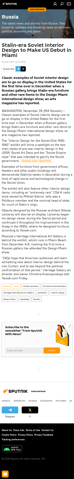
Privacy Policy (25, 434)
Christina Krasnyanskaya (54, 286)
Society (36, 299)
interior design (58, 292)
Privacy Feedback (43, 434)
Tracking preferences (13, 439)
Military (61, 400)
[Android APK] (12, 449)
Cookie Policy (9, 434)
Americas (19, 400)
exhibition (42, 292)
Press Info (18, 430)
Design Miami (9, 299)
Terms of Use (33, 430)
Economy (46, 400)
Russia (6, 286)
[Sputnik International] (10, 5)
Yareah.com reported (36, 161)
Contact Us (47, 430)
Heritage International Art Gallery (18, 292)
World (16, 286)
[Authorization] (55, 3)
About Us (7, 430)
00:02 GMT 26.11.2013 (14, 62)
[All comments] (5, 474)
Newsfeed (24, 299)
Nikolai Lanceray (30, 286)
